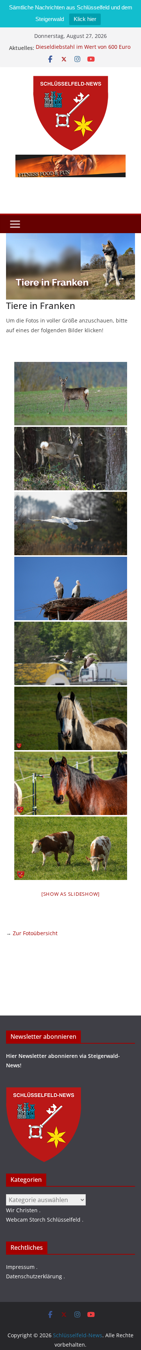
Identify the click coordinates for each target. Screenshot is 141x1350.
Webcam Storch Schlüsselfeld (43, 1219)
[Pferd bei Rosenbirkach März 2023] (70, 718)
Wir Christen (22, 1210)
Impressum (20, 1266)
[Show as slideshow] (70, 893)
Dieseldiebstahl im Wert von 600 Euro (83, 47)
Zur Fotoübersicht (35, 933)
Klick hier (85, 19)
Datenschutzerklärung (34, 1276)
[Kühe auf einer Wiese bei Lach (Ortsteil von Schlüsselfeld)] (70, 848)
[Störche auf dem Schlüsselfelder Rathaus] (70, 588)
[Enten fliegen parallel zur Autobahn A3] (70, 653)
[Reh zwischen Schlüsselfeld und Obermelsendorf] (70, 393)
